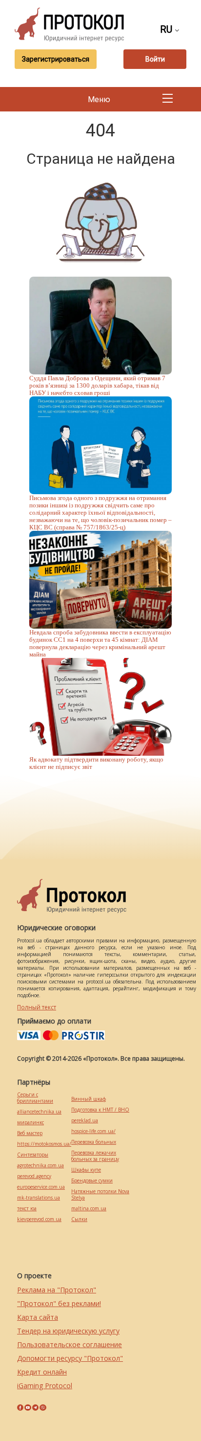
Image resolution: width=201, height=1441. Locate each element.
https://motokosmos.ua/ (44, 1144)
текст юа (27, 1208)
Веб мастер (29, 1133)
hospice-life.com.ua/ (93, 1131)
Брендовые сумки (92, 1181)
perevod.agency (34, 1176)
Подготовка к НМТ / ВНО (100, 1110)
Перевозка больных (93, 1142)
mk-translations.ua (38, 1198)
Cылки (79, 1219)
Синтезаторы (32, 1155)
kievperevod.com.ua (39, 1219)
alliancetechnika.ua (39, 1112)
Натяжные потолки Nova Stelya (100, 1194)
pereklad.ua (84, 1120)
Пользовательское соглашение (69, 1344)
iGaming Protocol (44, 1385)
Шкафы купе (86, 1170)
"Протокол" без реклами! (59, 1303)
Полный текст (36, 1007)
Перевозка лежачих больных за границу (95, 1156)
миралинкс (30, 1122)
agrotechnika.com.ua (40, 1165)
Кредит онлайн (42, 1371)
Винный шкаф (88, 1099)
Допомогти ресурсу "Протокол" (70, 1358)
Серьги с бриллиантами (35, 1098)
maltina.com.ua (88, 1208)
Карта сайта (37, 1317)
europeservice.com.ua (41, 1187)
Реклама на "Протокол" (56, 1289)
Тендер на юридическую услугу (68, 1330)
